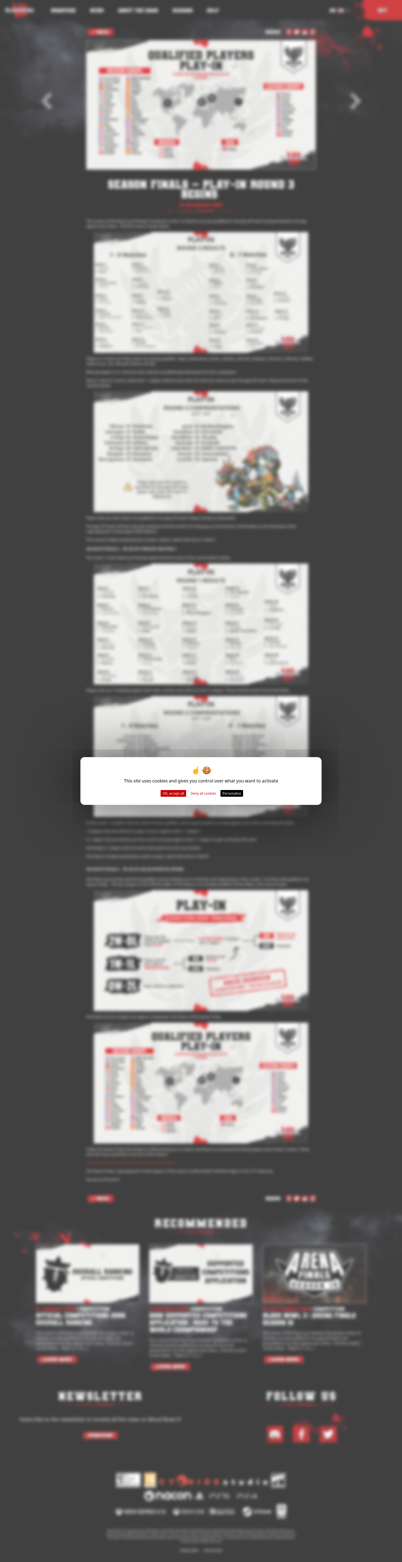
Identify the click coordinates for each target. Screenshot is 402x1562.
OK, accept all (173, 793)
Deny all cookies (203, 793)
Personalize (232, 793)
